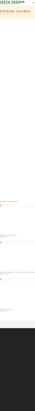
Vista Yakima (12, 2)
